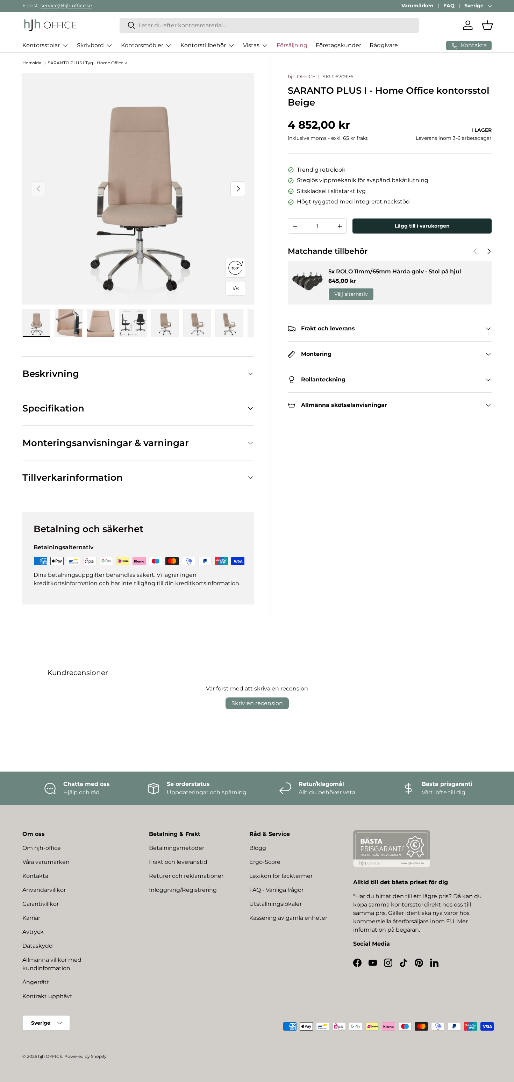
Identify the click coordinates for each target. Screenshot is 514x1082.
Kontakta (35, 876)
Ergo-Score (264, 862)
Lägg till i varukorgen (422, 226)
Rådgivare (384, 45)
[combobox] (269, 25)
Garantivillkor (40, 904)
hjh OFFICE (301, 76)
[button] (487, 25)
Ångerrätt (35, 982)
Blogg (257, 848)
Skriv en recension (257, 703)
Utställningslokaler (275, 904)
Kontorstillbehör (203, 45)
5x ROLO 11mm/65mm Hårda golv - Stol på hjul (394, 271)
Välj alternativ (351, 294)
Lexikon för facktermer (281, 876)
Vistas (251, 45)
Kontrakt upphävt (47, 996)
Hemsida (31, 62)
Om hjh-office (41, 848)
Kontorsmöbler (142, 45)
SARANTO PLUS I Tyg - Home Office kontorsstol (90, 62)
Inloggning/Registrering (183, 890)
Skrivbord (90, 45)
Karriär (31, 918)
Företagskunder (338, 45)
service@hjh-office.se (66, 5)
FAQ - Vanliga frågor (276, 890)
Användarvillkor (44, 890)
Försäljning (292, 45)
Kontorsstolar (41, 45)
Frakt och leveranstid (178, 862)
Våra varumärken (46, 862)
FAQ (449, 5)
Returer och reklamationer (186, 876)
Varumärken (417, 5)
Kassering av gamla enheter (288, 918)
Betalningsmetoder (176, 848)
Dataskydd (37, 946)
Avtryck (33, 932)
